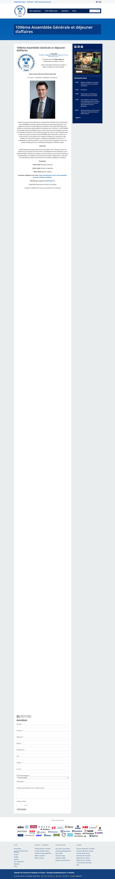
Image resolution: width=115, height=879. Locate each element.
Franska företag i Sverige (42, 851)
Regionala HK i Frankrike (83, 860)
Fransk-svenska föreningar (84, 863)
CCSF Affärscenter (51, 11)
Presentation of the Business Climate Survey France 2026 (89, 94)
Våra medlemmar (35, 11)
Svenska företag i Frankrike (42, 848)
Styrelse (16, 859)
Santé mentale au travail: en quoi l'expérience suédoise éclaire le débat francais (90, 111)
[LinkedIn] (79, 47)
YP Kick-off (84, 90)
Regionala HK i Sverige (83, 858)
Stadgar (16, 857)
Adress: (19, 743)
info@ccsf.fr (78, 876)
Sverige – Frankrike (42, 845)
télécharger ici (50, 181)
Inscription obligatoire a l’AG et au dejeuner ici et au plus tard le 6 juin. (53, 55)
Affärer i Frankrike (40, 856)
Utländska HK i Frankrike (83, 856)
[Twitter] (75, 47)
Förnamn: (20, 730)
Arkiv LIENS (59, 853)
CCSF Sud (30, 2)
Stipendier (17, 864)
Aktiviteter (64, 11)
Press (74, 11)
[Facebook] (82, 47)
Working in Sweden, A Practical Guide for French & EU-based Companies (89, 83)
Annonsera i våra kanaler (63, 848)
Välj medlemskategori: (23, 775)
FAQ (77, 865)
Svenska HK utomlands (83, 853)
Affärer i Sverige (39, 858)
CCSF (15, 845)
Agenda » (78, 117)
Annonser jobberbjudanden (63, 851)
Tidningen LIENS (60, 858)
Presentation (17, 848)
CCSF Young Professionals (42, 2)
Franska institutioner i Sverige (84, 851)
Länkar (78, 845)
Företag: (19, 724)
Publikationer (60, 845)
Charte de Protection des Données (21, 851)
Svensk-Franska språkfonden (43, 853)
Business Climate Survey (63, 860)
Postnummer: (21, 750)
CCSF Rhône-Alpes (20, 2)
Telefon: (19, 762)
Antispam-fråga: (22, 801)
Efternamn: (20, 737)
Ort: (18, 756)
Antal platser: (21, 781)
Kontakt (16, 854)
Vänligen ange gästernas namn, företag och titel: (30, 788)
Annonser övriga (60, 856)
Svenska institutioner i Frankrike (85, 848)
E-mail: (19, 769)
